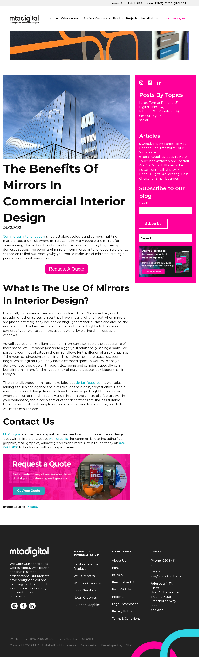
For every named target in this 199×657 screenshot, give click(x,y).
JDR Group (131, 645)
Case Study (151, 116)
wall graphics (59, 439)
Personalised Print (131, 33)
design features (88, 383)
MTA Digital (12, 434)
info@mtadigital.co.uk (172, 3)
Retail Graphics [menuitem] (85, 597)
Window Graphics (101, 51)
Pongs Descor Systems (106, 79)
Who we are (69, 18)
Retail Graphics (99, 65)
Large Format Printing (105, 26)
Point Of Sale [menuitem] (121, 589)
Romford (152, 74)
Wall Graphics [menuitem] (84, 576)
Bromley (151, 39)
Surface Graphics (95, 18)
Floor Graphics (99, 58)
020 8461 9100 (132, 3)
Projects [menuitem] (118, 597)
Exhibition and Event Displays (104, 35)
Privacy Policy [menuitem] (122, 611)
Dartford (152, 81)
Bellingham (154, 33)
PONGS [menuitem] (117, 575)
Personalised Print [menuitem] (125, 582)
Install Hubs (149, 18)
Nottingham (154, 88)
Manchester (154, 95)
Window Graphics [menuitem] (87, 583)
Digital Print (126, 26)
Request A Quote (176, 18)
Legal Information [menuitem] (125, 604)
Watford (151, 53)
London (151, 26)
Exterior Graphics (101, 72)
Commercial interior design (24, 236)
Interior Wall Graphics (159, 111)
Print (116, 18)
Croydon (152, 67)
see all (144, 120)
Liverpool (152, 102)
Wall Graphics (98, 44)
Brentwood (154, 46)
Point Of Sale (127, 39)
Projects (132, 18)
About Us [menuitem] (119, 560)
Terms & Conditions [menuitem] (126, 618)
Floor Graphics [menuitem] (84, 590)
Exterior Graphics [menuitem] (86, 605)
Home (53, 18)
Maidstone (153, 60)
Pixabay (32, 507)
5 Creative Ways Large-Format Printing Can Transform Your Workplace (162, 148)
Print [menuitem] (115, 568)
